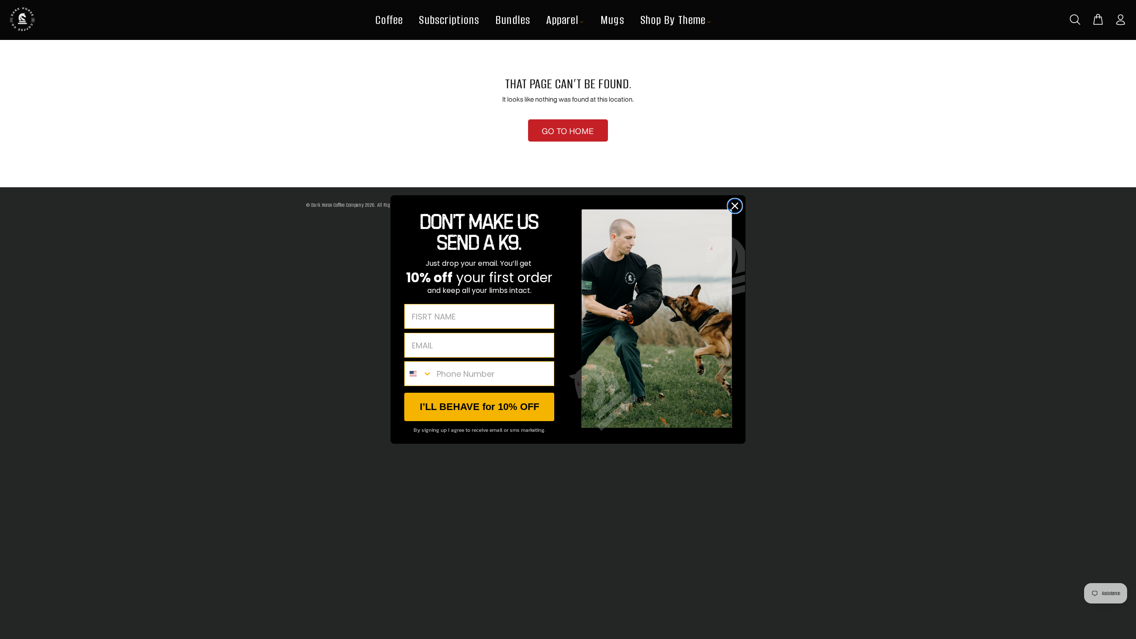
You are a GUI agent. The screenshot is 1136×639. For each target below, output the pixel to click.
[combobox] (418, 374)
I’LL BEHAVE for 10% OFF (479, 406)
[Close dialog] (735, 206)
